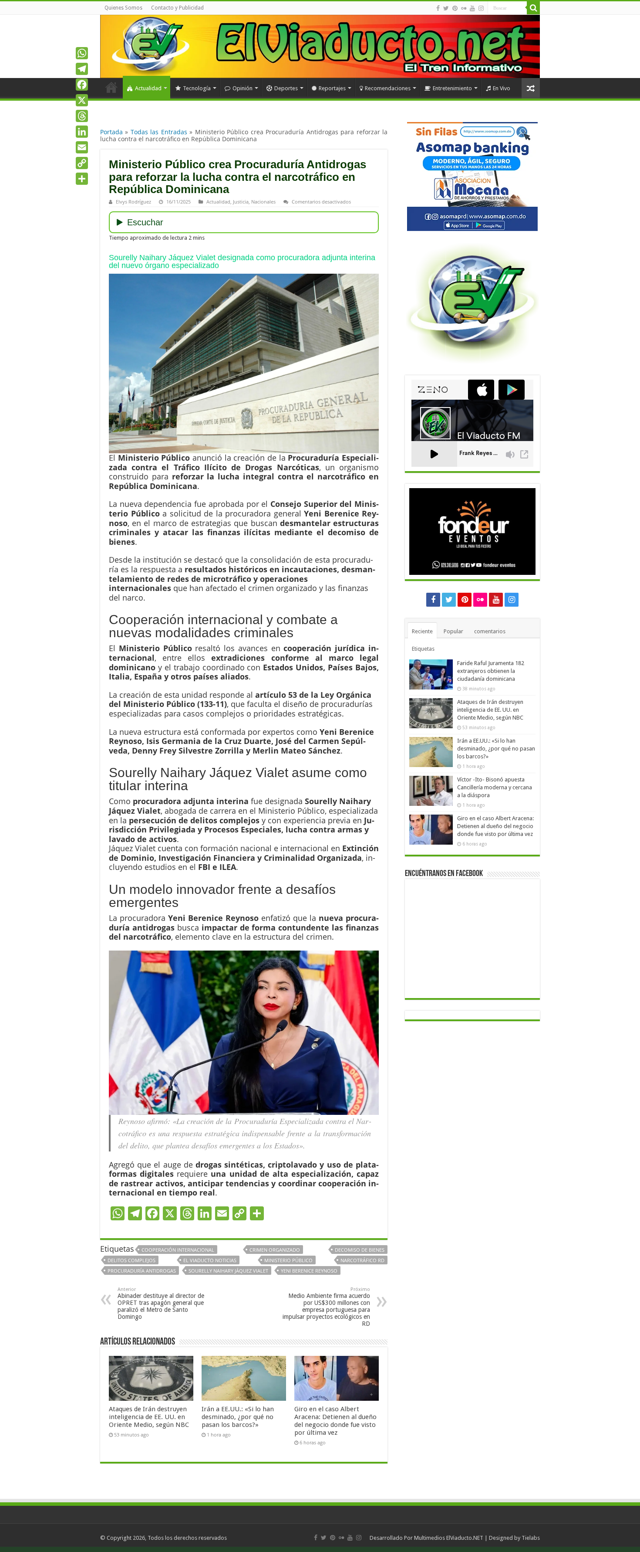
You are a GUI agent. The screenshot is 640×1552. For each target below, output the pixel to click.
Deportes (286, 88)
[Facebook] (438, 8)
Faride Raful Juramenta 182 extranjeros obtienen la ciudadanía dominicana (490, 671)
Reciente (422, 631)
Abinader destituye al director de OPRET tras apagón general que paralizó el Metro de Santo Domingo (161, 1303)
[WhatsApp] (82, 53)
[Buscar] (533, 7)
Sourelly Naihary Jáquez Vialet (228, 1270)
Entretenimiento (452, 88)
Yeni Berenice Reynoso (309, 1270)
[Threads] (82, 116)
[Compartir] (82, 179)
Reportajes (332, 88)
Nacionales (263, 201)
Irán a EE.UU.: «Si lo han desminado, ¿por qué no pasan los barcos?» (238, 1417)
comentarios (489, 631)
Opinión (242, 88)
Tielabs (531, 1538)
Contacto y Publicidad (177, 8)
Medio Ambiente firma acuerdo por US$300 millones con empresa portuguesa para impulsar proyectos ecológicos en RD (326, 1307)
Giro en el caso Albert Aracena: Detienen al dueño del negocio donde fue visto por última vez (335, 1421)
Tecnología (197, 88)
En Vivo (501, 88)
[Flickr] (463, 8)
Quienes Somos (123, 8)
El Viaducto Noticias (209, 1260)
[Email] (82, 147)
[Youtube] (472, 8)
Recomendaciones (388, 88)
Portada (111, 132)
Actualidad (148, 88)
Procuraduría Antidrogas (142, 1270)
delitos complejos (131, 1260)
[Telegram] (82, 69)
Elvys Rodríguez (133, 201)
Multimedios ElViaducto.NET (448, 1538)
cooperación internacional (177, 1249)
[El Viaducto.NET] (320, 46)
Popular (453, 631)
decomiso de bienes (359, 1249)
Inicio (111, 87)
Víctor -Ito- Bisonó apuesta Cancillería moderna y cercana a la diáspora (494, 787)
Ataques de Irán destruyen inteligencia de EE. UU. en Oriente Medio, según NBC (149, 1417)
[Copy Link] (82, 163)
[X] (82, 100)
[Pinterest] (454, 8)
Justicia (241, 201)
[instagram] (481, 8)
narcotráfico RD (362, 1260)
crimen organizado (274, 1249)
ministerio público (288, 1260)
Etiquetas (423, 648)
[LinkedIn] (82, 131)
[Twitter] (446, 8)
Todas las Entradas (159, 132)
